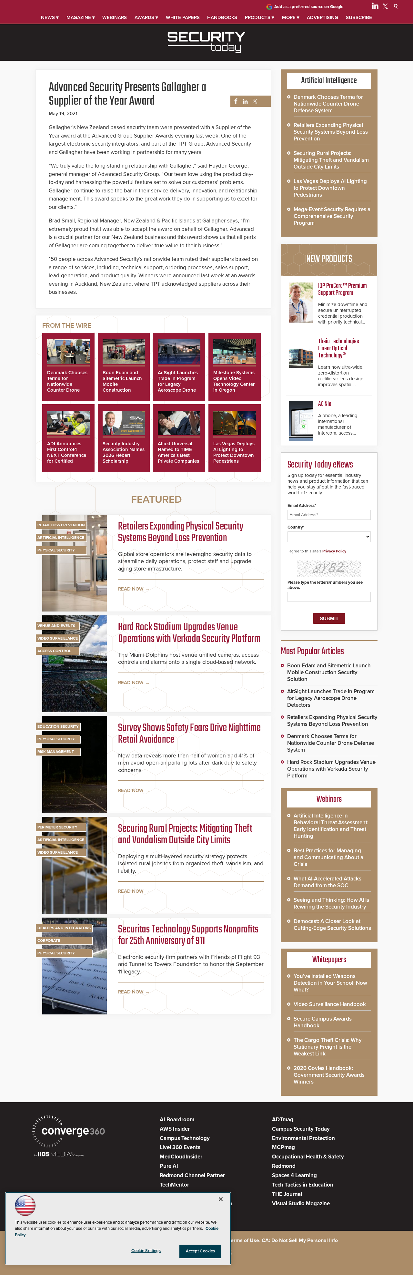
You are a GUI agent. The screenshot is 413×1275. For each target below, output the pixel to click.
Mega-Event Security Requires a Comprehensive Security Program (332, 216)
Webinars (114, 17)
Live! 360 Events (180, 1147)
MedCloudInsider (181, 1156)
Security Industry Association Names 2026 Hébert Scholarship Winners (124, 455)
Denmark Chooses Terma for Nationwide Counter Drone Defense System (67, 384)
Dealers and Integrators (64, 928)
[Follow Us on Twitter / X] (385, 7)
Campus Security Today (301, 1129)
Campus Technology (185, 1138)
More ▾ (290, 17)
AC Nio (324, 404)
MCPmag (283, 1147)
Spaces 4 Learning (294, 1175)
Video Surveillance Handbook (330, 1004)
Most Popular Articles (312, 651)
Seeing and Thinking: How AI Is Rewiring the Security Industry (331, 903)
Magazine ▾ (80, 17)
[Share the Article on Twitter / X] (254, 102)
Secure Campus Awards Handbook (323, 1022)
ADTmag (282, 1119)
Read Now (131, 589)
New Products (329, 259)
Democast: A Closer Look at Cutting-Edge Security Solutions (332, 924)
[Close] (221, 1199)
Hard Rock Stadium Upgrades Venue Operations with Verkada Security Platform (189, 633)
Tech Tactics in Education (302, 1184)
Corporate (48, 940)
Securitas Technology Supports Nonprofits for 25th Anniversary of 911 (188, 935)
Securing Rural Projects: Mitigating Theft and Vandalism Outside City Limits (185, 835)
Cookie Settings (146, 1250)
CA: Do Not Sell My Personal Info (300, 1240)
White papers (183, 17)
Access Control (54, 651)
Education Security (58, 726)
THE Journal (287, 1194)
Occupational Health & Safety (308, 1156)
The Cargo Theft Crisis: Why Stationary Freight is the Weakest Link (328, 1047)
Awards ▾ (146, 17)
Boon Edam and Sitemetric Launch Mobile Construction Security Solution (329, 672)
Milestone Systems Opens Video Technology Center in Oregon (234, 381)
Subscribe (359, 17)
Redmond (284, 1166)
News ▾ (50, 17)
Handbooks (222, 17)
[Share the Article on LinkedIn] (244, 102)
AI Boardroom (177, 1119)
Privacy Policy (334, 551)
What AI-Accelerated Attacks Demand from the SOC (327, 882)
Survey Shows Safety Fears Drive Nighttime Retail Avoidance (189, 734)
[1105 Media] (59, 1155)
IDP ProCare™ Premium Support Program (342, 289)
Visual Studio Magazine (301, 1203)
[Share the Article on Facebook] (234, 102)
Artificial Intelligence (60, 537)
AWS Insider (175, 1129)
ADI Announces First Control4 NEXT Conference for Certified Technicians (66, 455)
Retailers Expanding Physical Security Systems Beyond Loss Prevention (180, 532)
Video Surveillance (57, 638)
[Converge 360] (68, 1132)
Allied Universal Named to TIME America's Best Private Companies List (178, 455)
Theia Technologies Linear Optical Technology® (338, 348)
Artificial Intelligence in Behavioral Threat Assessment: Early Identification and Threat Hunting (331, 825)
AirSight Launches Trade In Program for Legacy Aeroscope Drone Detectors (178, 384)
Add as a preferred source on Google (308, 6)
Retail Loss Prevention (61, 525)
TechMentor (174, 1184)
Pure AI (169, 1166)
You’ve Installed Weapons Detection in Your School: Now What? (330, 983)
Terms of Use (243, 1240)
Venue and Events (56, 625)
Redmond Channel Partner (192, 1175)
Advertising (322, 17)
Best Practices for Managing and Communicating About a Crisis (328, 857)
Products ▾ (259, 17)
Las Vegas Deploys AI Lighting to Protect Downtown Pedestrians (234, 452)
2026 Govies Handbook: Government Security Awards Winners (329, 1075)
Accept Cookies (200, 1251)
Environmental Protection (303, 1138)
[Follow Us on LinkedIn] (375, 7)
